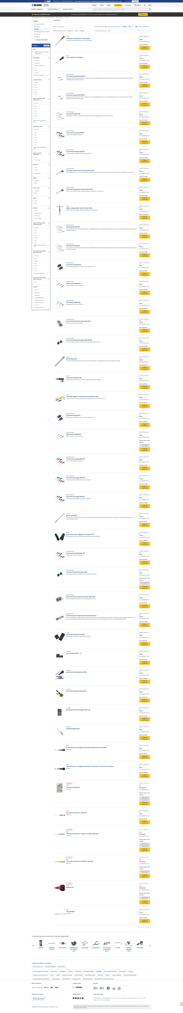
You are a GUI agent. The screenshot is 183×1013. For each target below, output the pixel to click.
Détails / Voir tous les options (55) (40, 148)
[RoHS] (114, 988)
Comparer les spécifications (143, 26)
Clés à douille (78, 971)
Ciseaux (58, 975)
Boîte (36, 70)
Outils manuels (59, 17)
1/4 (35, 282)
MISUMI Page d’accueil (36, 17)
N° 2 (36, 92)
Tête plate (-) (37, 63)
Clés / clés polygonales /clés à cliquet (41, 31)
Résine (36, 210)
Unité (36, 157)
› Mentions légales (97, 998)
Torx (36, 68)
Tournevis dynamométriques (110, 971)
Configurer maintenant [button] (144, 47)
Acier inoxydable (38, 218)
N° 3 (36, 94)
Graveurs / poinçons (116, 975)
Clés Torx (71, 971)
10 (147, 30)
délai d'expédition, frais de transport (108, 26)
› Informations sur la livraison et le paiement (102, 1000)
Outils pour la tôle (76, 979)
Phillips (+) (37, 60)
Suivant (150, 30)
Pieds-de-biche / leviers (90, 975)
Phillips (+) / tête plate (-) (40, 65)
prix (119, 26)
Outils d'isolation (66, 979)
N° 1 (36, 90)
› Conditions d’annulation (133, 998)
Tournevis (36, 29)
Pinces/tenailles (122, 971)
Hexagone (37, 73)
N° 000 (36, 82)
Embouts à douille (78, 975)
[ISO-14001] (102, 988)
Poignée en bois (38, 213)
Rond (36, 167)
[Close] (151, 13)
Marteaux (131, 971)
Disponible (37, 180)
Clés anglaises (37, 36)
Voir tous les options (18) (39, 273)
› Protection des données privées (120, 998)
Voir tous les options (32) (39, 307)
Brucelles (107, 975)
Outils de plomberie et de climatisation (41, 979)
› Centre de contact (142, 998)
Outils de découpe (56, 979)
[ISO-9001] (95, 988)
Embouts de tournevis (67, 975)
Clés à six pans (37, 34)
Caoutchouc (37, 215)
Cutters (52, 975)
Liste (125, 26)
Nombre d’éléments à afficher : (59, 30)
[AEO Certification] (108, 988)
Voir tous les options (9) (39, 75)
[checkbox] (41, 61)
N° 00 (36, 85)
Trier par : (77, 30)
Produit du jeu (38, 159)
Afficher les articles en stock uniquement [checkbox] (41, 52)
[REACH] (119, 988)
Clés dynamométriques (89, 971)
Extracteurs (100, 975)
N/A (36, 183)
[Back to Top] (181, 1004)
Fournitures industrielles (48, 17)
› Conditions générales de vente (107, 998)
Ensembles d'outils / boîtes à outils (40, 975)
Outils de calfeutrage (87, 979)
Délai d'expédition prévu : (101, 30)
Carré (36, 169)
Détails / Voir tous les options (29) (40, 121)
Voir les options (37, 173)
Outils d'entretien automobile (130, 975)
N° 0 (36, 87)
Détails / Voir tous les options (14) (40, 245)
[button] (135, 1)
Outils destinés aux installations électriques (104, 979)
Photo (131, 26)
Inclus (36, 200)
